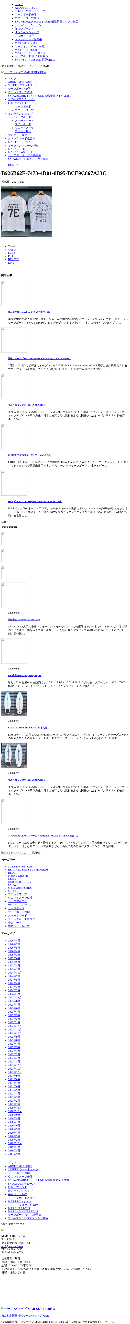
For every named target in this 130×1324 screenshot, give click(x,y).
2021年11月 (15, 1068)
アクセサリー (23, 131)
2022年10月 (15, 1033)
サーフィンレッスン (20, 904)
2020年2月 (14, 1139)
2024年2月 (14, 990)
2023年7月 (14, 1004)
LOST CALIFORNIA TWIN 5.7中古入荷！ (28, 727)
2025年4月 (14, 965)
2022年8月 (14, 1040)
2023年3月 (14, 1015)
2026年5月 (14, 947)
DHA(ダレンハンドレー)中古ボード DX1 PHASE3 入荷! (35, 501)
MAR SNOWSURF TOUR (30, 52)
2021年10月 (15, 1072)
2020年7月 (14, 1122)
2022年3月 (14, 1054)
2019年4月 (14, 1150)
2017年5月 (14, 1154)
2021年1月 (14, 1104)
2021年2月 (14, 1100)
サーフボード (23, 106)
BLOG (12, 872)
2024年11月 (15, 972)
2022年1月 (14, 1061)
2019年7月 (14, 1146)
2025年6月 (14, 958)
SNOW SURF (16, 884)
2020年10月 (15, 1111)
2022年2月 (14, 1058)
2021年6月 (14, 1086)
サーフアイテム (17, 901)
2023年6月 (14, 1008)
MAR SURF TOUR (26, 49)
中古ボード (15, 922)
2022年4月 (14, 1050)
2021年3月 (14, 1097)
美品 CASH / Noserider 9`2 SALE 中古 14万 (29, 312)
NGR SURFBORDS (19, 881)
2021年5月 (14, 1090)
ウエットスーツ (24, 110)
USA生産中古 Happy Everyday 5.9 (24, 675)
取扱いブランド (24, 28)
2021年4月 (14, 1093)
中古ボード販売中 (19, 926)
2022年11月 (15, 1029)
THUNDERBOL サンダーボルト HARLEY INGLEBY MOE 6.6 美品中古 (43, 835)
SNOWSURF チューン (28, 25)
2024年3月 (14, 986)
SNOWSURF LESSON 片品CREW (35, 59)
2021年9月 (14, 1075)
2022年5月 (14, 1047)
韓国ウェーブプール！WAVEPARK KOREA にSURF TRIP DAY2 (39, 358)
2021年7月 (14, 1082)
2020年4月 (14, 1132)
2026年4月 (14, 951)
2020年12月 (15, 1107)
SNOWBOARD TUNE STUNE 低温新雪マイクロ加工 (46, 21)
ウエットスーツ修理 (27, 18)
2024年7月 (14, 976)
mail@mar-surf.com (12, 1246)
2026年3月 (14, 954)
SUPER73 (13, 890)
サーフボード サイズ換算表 (31, 56)
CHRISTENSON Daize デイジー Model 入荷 (29, 455)
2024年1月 (14, 993)
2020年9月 (14, 1114)
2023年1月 (14, 1022)
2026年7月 (14, 944)
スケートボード (24, 120)
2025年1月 (14, 969)
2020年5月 (14, 1129)
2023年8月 (14, 1001)
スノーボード (23, 124)
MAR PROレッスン (26, 43)
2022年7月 (14, 1043)
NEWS (12, 878)
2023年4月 (14, 1011)
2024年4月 (14, 983)
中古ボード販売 (24, 35)
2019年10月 (15, 1143)
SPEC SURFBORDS (20, 887)
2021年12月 (15, 1065)
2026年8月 (14, 940)
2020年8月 (14, 1118)
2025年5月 (14, 961)
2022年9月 (14, 1036)
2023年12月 (15, 997)
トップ (19, 4)
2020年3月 (14, 1136)
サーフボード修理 (26, 14)
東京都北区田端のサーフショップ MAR (25, 1315)
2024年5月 (14, 979)
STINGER (107, 1321)
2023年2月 (14, 1018)
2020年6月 (14, 1125)
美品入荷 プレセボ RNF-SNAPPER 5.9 (26, 405)
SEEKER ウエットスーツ (30, 10)
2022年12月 (15, 1026)
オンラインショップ (27, 32)
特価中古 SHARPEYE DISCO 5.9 (24, 619)
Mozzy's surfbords (18, 875)
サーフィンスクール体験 (30, 46)
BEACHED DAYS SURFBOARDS (28, 869)
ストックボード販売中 (28, 39)
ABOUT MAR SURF (27, 7)
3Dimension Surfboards (21, 866)
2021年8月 (14, 1079)
